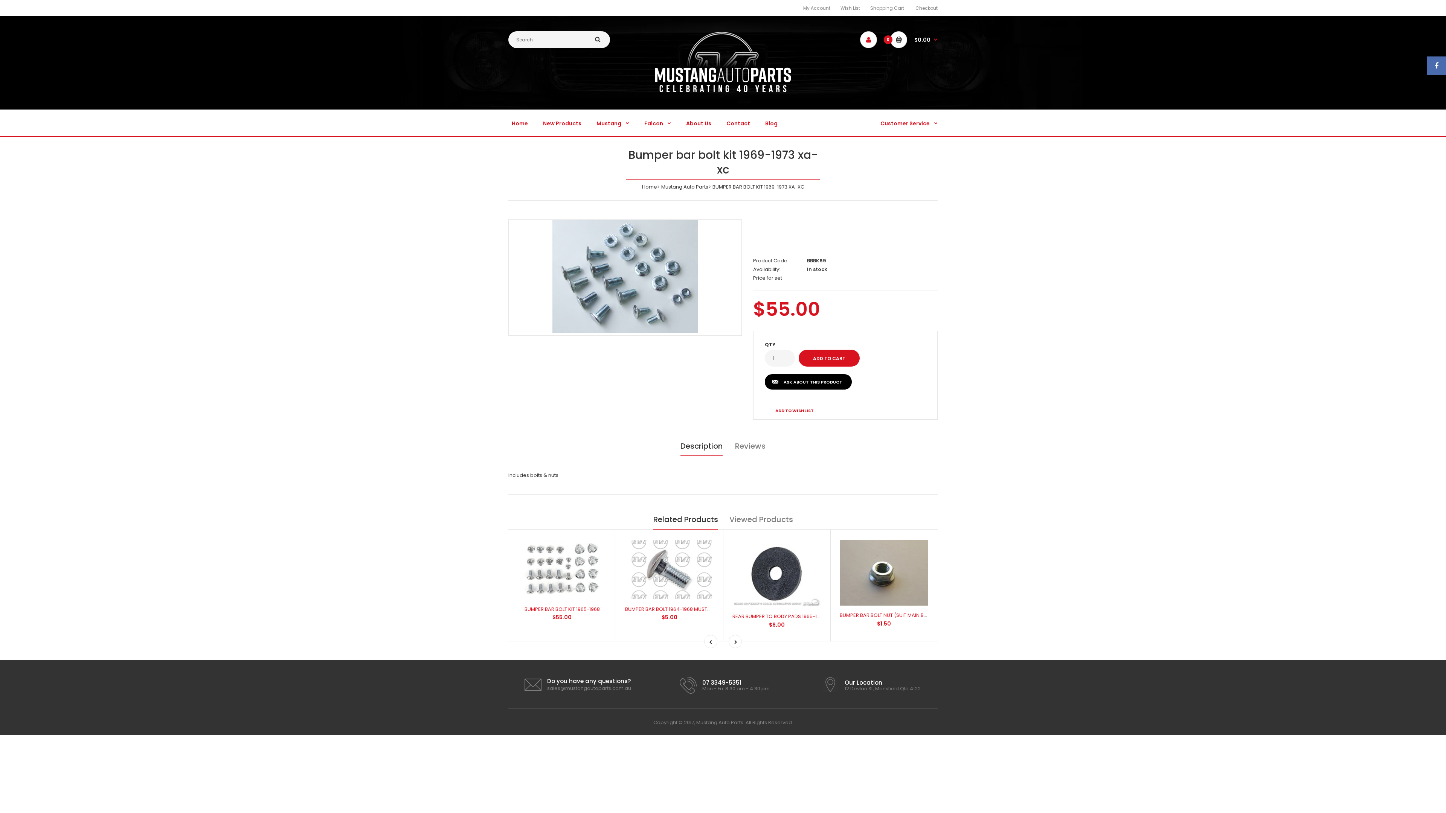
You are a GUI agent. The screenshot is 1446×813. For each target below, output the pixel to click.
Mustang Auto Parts (684, 186)
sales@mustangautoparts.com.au (589, 688)
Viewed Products (761, 519)
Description (701, 446)
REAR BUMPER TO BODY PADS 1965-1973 (778, 616)
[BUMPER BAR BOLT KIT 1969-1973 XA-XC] (625, 276)
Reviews (750, 446)
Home (649, 186)
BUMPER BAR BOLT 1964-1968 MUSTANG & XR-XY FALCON (691, 609)
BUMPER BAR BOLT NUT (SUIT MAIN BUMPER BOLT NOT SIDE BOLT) (915, 615)
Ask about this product (813, 382)
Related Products (685, 519)
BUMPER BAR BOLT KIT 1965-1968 (562, 609)
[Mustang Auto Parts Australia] (723, 90)
